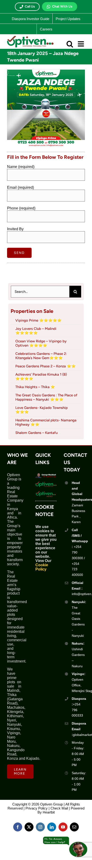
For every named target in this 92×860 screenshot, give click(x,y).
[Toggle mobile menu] (81, 43)
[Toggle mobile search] (70, 43)
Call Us (30, 6)
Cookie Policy (41, 567)
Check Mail (59, 808)
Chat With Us (62, 6)
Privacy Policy (36, 808)
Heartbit (49, 812)
